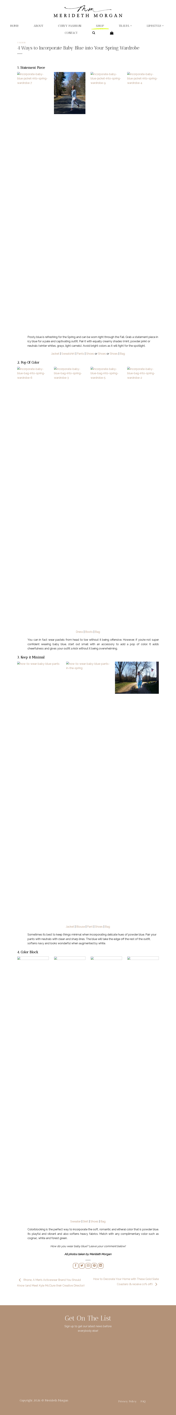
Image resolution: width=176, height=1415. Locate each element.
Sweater (75, 1221)
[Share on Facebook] (76, 1266)
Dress (79, 631)
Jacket (55, 353)
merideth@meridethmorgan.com (146, 1353)
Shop (100, 25)
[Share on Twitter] (82, 1266)
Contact (71, 33)
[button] (93, 33)
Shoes (90, 353)
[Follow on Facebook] (18, 1354)
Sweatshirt (68, 353)
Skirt (85, 1221)
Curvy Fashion (69, 25)
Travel (124, 25)
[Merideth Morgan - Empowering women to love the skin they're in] (88, 11)
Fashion (21, 42)
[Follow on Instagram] (24, 1354)
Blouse (80, 926)
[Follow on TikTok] (29, 1354)
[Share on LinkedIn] (100, 1266)
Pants (80, 353)
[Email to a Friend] (88, 1266)
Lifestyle (154, 25)
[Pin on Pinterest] (94, 1266)
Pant (90, 926)
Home (14, 25)
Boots (89, 631)
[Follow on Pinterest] (35, 1354)
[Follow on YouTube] (41, 1354)
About (38, 25)
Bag (122, 353)
